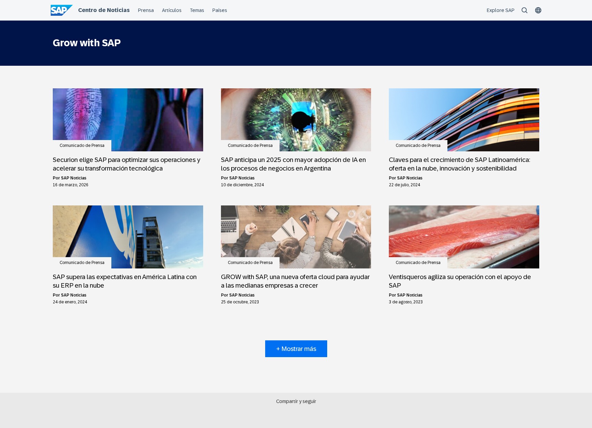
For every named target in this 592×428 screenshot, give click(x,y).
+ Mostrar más (296, 348)
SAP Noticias (73, 178)
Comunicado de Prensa (82, 145)
